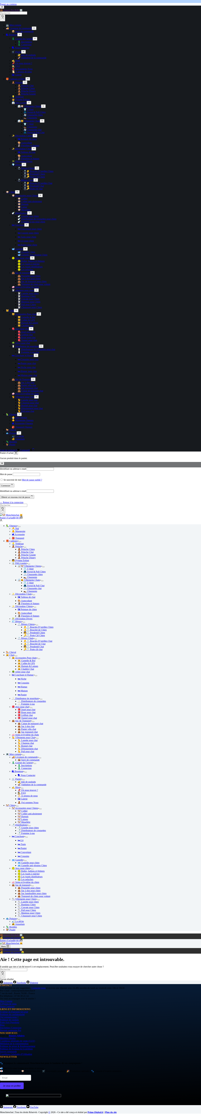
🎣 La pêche (18, 921)
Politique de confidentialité (12, 1014)
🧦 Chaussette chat (32, 588)
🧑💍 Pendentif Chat (34, 646)
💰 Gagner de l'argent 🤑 (12, 937)
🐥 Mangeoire (18, 531)
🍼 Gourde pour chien (28, 827)
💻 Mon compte (13, 754)
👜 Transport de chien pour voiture (34, 896)
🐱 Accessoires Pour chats (24, 658)
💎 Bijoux (17, 621)
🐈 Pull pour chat (26, 751)
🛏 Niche (22, 679)
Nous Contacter (7, 1006)
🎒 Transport (18, 538)
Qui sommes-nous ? (9, 1017)
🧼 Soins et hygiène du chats (25, 734)
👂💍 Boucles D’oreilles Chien (38, 627)
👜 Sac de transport (21, 885)
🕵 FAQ (22, 793)
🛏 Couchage (18, 836)
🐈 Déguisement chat (28, 748)
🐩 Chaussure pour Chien (30, 916)
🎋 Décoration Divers (22, 618)
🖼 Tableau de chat (26, 597)
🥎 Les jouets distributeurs (30, 876)
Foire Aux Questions (9, 1022)
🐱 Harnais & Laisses (28, 666)
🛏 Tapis (22, 844)
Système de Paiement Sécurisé (14, 1012)
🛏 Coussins (23, 683)
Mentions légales (8, 1038)
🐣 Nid (15, 528)
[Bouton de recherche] (2, 510)
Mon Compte (6, 1001)
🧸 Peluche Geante (27, 555)
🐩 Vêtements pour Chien (24, 899)
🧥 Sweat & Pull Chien (35, 571)
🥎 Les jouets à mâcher (29, 874)
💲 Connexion (24, 768)
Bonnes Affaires (17, 1035)
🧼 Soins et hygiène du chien (25, 882)
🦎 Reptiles (11, 927)
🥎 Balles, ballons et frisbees (31, 871)
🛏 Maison (23, 690)
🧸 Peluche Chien (26, 549)
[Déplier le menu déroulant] (19, 526)
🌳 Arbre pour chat (21, 672)
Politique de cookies (9, 1019)
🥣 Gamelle (17, 860)
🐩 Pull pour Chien (27, 910)
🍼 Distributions (19, 825)
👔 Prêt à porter (19, 563)
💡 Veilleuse (18, 543)
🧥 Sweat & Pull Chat (34, 585)
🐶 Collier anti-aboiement (30, 813)
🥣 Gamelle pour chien (28, 862)
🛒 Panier (16, 779)
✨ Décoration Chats (21, 594)
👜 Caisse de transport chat (30, 723)
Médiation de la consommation (14, 1043)
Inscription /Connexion (10, 1027)
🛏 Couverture (24, 852)
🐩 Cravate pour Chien (28, 907)
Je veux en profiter (12, 1086)
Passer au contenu (8, 4)
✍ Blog (16, 787)
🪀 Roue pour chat (26, 712)
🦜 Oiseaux (11, 525)
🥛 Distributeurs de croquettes (32, 701)
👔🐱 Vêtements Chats (29, 580)
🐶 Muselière (24, 822)
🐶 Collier (23, 811)
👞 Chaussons (30, 577)
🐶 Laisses (23, 819)
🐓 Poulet (10, 929)
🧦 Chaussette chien (33, 574)
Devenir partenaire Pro (10, 1030)
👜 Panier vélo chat (27, 729)
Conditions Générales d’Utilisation (16, 1054)
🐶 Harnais (23, 816)
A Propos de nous (8, 1004)
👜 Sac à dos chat (26, 726)
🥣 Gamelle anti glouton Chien (32, 865)
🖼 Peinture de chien (27, 609)
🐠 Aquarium (18, 924)
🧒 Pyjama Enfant (20, 560)
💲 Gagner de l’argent (22, 762)
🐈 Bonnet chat (25, 746)
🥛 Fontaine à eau (26, 704)
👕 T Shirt (29, 569)
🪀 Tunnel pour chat (27, 718)
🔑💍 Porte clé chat (33, 649)
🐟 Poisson (11, 918)
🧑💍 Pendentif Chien (34, 632)
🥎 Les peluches (25, 879)
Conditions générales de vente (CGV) (17, 1041)
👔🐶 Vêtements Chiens (29, 566)
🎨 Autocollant (25, 600)
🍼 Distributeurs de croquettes (32, 830)
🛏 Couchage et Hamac (23, 675)
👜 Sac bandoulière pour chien (32, 893)
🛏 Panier (22, 694)
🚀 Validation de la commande (32, 784)
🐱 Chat (10, 655)
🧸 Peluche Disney (27, 557)
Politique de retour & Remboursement (17, 1046)
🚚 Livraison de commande (25, 757)
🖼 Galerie (23, 799)
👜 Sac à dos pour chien (29, 890)
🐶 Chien (10, 805)
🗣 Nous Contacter (26, 775)
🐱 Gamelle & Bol (26, 660)
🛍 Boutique (17, 771)
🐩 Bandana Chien (27, 904)
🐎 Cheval (11, 652)
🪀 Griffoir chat (25, 715)
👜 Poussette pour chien (29, 888)
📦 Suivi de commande (29, 760)
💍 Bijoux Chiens (26, 624)
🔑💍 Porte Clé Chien (34, 635)
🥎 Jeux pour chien (21, 868)
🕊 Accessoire (18, 534)
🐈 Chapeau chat (26, 743)
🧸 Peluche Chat (26, 552)
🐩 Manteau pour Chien (29, 913)
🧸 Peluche (17, 546)
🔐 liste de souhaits (27, 782)
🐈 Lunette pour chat (28, 740)
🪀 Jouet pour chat (26, 709)
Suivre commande (8, 1051)
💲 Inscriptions (25, 765)
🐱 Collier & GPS (26, 663)
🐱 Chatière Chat (26, 669)
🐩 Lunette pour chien (28, 902)
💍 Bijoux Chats (25, 638)
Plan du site (111, 1112)
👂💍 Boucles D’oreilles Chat (38, 641)
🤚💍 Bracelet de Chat (34, 644)
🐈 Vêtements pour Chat (23, 737)
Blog (2, 1025)
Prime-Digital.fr (95, 1112)
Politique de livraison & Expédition (16, 1049)
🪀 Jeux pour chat (20, 707)
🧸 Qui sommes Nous (28, 802)
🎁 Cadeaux (12, 541)
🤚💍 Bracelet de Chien (35, 630)
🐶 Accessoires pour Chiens (25, 808)
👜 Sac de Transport (21, 720)
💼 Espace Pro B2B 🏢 (11, 935)
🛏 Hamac (22, 687)
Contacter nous (38, 988)
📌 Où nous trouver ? (28, 790)
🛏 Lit (20, 840)
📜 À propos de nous (28, 795)
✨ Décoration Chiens (22, 606)
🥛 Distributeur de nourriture (25, 698)
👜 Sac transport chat (28, 732)
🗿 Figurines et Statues (28, 603)
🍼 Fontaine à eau (26, 833)
